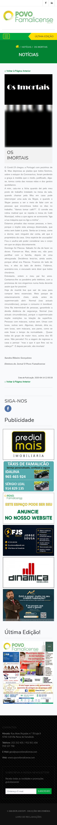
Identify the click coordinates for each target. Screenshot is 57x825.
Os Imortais (40, 47)
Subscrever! (44, 791)
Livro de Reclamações (28, 816)
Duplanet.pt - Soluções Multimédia (31, 811)
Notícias (26, 47)
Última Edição (44, 36)
